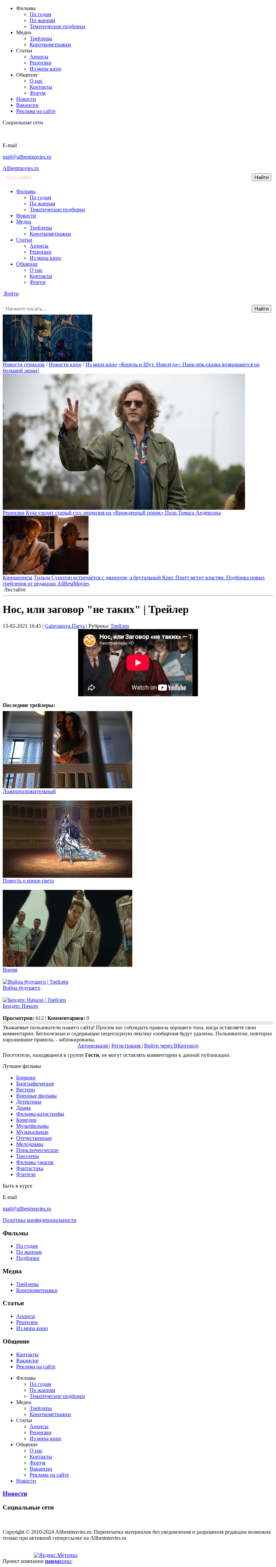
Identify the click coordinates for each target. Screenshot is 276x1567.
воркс (58, 1561)
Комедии (26, 1120)
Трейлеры (41, 38)
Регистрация (126, 1045)
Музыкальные (32, 1132)
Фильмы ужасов (35, 1162)
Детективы (28, 1102)
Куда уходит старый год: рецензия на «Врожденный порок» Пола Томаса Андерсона (123, 513)
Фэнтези (26, 1174)
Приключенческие (37, 1150)
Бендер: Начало (20, 1006)
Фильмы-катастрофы (40, 1114)
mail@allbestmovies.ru (27, 157)
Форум (37, 93)
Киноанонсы (17, 577)
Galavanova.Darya (65, 626)
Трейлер (119, 626)
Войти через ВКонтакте (171, 1045)
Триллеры (27, 1156)
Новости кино (65, 364)
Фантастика (29, 1168)
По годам (40, 14)
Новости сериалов (24, 364)
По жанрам (42, 20)
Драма (23, 1108)
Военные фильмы (36, 1096)
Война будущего (21, 988)
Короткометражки (50, 44)
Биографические (35, 1083)
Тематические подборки (57, 26)
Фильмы (26, 191)
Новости (26, 99)
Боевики (26, 1077)
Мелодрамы (29, 1144)
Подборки (27, 1258)
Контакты (41, 87)
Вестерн (25, 1089)
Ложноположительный (29, 791)
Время (10, 970)
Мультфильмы (32, 1126)
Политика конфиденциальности (39, 1220)
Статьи (24, 240)
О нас (36, 81)
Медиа (23, 221)
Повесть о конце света (28, 880)
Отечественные (34, 1138)
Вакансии (27, 105)
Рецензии (40, 63)
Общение (27, 264)
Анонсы (39, 56)
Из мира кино (45, 69)
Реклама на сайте (36, 111)
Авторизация (93, 1045)
